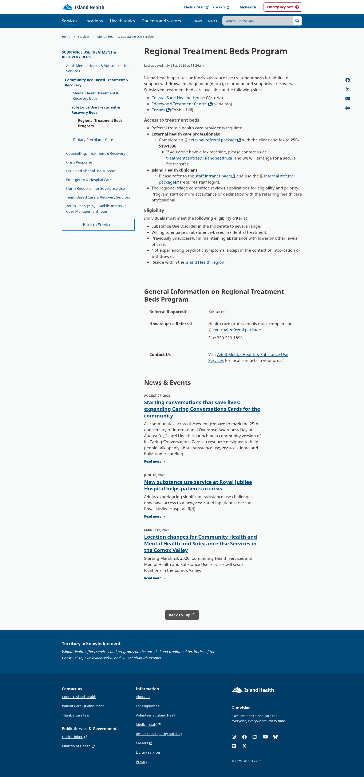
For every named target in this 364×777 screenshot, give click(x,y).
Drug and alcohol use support (91, 170)
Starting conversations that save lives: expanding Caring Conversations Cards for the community (202, 409)
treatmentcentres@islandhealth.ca (199, 158)
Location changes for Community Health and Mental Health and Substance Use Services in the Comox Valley (200, 543)
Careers (219, 7)
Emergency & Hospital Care (89, 179)
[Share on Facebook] (347, 80)
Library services (148, 752)
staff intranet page (213, 176)
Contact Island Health (79, 696)
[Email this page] (347, 98)
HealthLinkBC (72, 736)
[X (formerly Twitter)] (244, 746)
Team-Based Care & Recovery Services (98, 197)
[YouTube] (265, 737)
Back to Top (180, 614)
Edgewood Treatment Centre (179, 104)
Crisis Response (79, 162)
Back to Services (98, 224)
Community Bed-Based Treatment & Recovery (96, 82)
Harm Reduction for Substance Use (95, 188)
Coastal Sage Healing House (178, 98)
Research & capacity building (159, 733)
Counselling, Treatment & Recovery (95, 153)
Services (69, 21)
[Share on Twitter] (347, 89)
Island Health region (204, 262)
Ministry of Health (76, 746)
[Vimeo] (233, 746)
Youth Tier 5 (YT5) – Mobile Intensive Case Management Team (96, 208)
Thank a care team (76, 715)
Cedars (158, 110)
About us (143, 696)
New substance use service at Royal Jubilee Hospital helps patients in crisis (198, 485)
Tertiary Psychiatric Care (93, 139)
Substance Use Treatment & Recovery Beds (89, 54)
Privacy (141, 761)
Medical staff (146, 724)
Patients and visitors (161, 21)
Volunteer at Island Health (157, 715)
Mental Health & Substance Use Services (125, 37)
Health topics (122, 21)
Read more (152, 461)
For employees (147, 706)
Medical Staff (194, 7)
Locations (93, 21)
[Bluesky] (275, 737)
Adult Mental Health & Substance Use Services (97, 68)
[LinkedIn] (254, 737)
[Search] (297, 20)
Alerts (212, 21)
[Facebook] (244, 737)
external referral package (213, 140)
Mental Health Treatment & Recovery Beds (96, 96)
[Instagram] (233, 737)
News (197, 21)
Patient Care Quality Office (83, 706)
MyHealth (248, 7)
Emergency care (280, 7)
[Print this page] (347, 108)
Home (66, 37)
